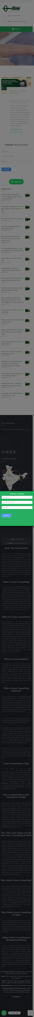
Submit (7, 515)
